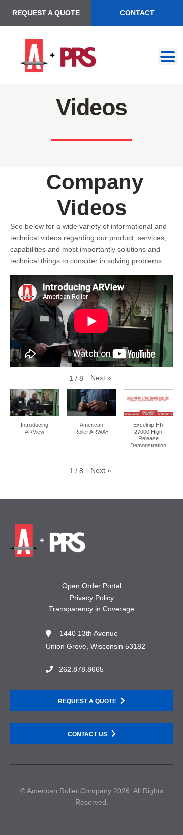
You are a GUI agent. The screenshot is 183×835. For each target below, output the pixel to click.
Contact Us (87, 734)
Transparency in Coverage (91, 609)
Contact (137, 13)
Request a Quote (46, 13)
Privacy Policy (92, 598)
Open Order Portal (91, 586)
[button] (100, 378)
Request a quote (87, 701)
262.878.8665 (81, 669)
